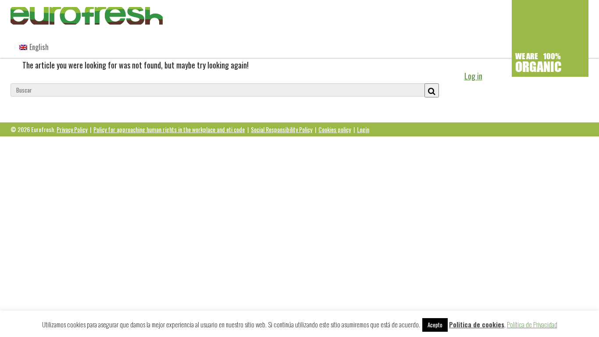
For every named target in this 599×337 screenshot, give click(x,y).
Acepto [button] (435, 324)
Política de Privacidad (532, 324)
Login (363, 129)
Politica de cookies (476, 324)
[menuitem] (34, 47)
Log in (473, 76)
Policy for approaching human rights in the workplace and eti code (169, 129)
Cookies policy (334, 129)
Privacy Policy (72, 129)
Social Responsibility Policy (281, 129)
